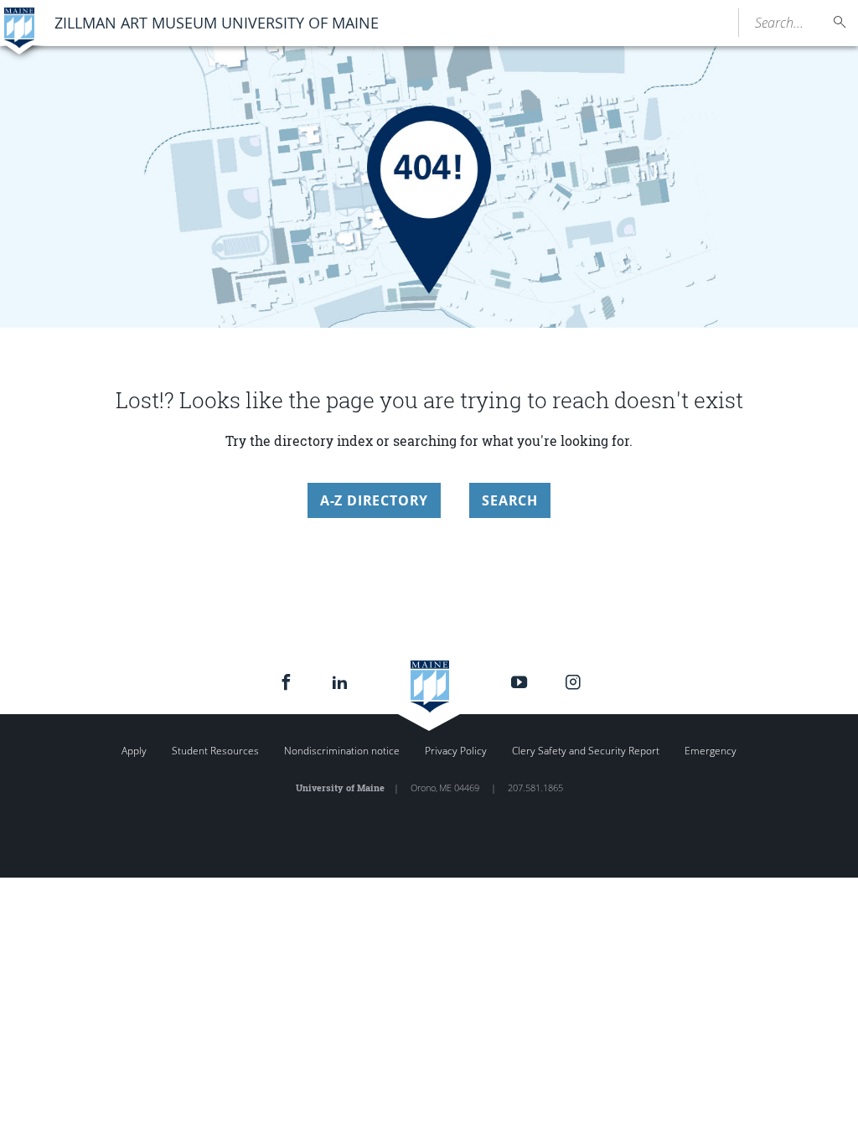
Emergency (711, 750)
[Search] (840, 22)
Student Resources (215, 750)
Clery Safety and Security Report (585, 750)
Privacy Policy (456, 750)
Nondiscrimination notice (342, 750)
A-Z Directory (374, 500)
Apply (134, 750)
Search (510, 500)
